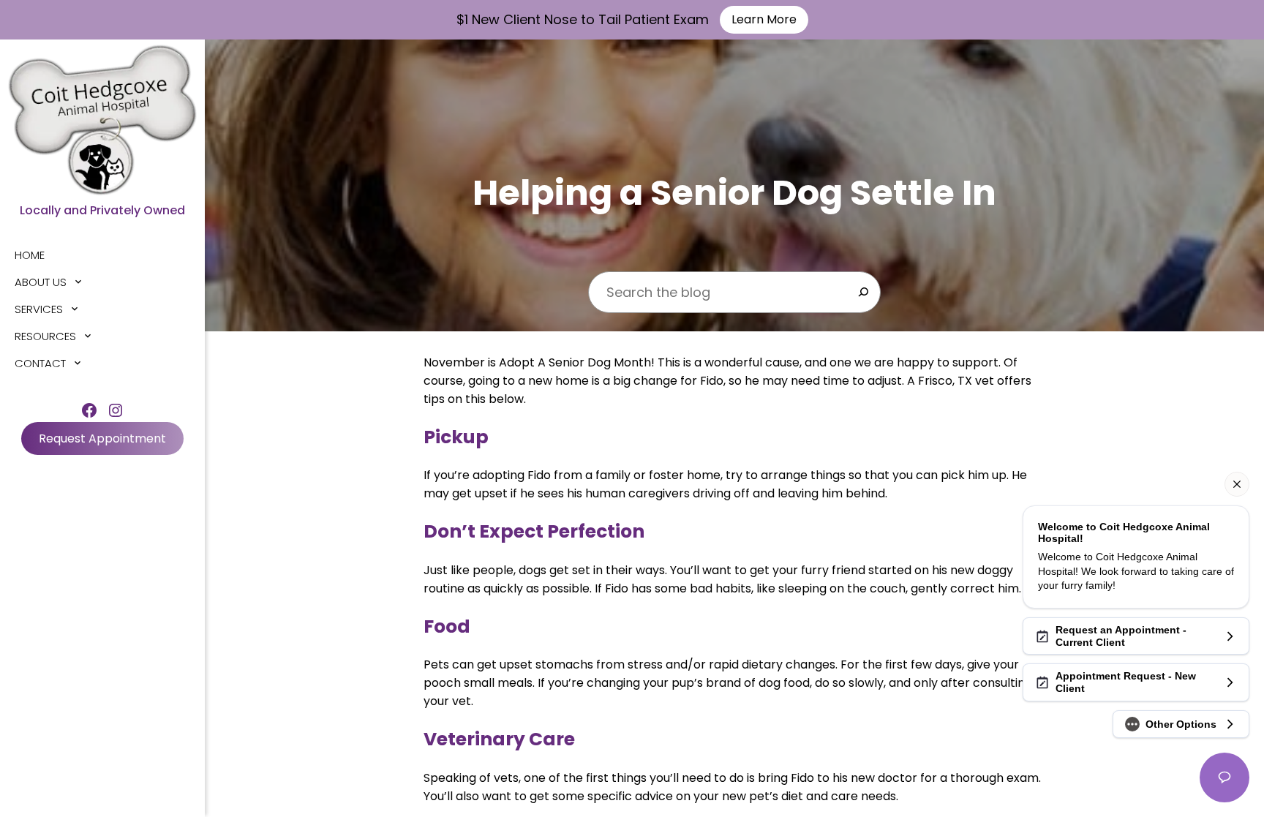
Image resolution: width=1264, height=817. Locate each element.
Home (30, 255)
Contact (40, 363)
